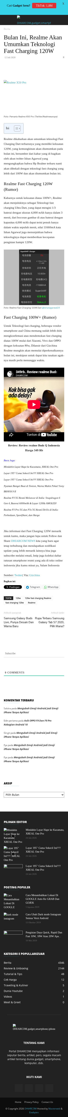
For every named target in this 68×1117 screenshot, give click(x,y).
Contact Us (47, 1102)
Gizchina (34, 575)
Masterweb (54, 1108)
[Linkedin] (45, 71)
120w (18, 598)
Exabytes (34, 1112)
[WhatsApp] (37, 71)
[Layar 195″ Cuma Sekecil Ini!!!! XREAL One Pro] (13, 854)
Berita (7, 29)
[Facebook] (19, 71)
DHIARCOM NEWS (23, 540)
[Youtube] (49, 1088)
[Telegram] (63, 71)
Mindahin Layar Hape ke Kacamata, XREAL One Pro (31, 466)
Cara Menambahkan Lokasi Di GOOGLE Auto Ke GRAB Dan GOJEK (42, 899)
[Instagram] (18, 1088)
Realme (31, 602)
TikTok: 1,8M (44, 5)
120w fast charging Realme (38, 598)
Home (18, 1102)
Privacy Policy (31, 1102)
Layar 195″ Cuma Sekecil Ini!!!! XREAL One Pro (28, 473)
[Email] (54, 71)
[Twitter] (28, 71)
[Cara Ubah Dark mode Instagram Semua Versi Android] (13, 919)
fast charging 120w (14, 602)
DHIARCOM (31, 1108)
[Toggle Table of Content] (15, 128)
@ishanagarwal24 (51, 307)
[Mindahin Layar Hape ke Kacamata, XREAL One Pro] (13, 836)
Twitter (18, 575)
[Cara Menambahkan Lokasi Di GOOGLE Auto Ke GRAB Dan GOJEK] (13, 901)
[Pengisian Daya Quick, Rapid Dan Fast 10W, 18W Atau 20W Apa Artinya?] (13, 937)
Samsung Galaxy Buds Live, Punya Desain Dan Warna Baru (19, 622)
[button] (6, 20)
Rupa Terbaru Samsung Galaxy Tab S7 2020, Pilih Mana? (49, 622)
